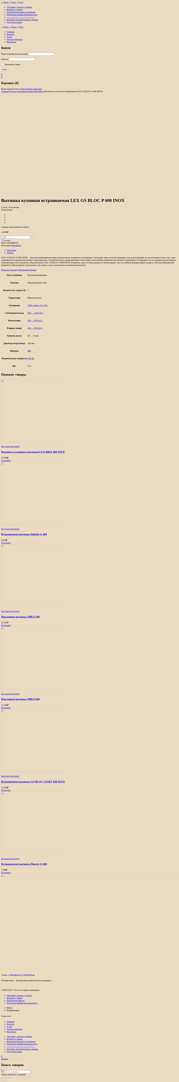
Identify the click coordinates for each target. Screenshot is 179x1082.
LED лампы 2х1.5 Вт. (38, 305)
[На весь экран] (5, 1077)
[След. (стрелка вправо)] (5, 1080)
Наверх (4, 1059)
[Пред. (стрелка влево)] (2, 1080)
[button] (6, 460)
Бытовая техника (26, 91)
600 (29, 351)
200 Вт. (31, 358)
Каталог (13, 91)
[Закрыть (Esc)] (11, 1077)
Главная (5, 91)
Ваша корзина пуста (10, 89)
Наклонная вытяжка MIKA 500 (20, 616)
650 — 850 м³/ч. (35, 320)
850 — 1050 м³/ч (35, 313)
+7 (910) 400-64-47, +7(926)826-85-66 (21, 975)
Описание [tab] (11, 250)
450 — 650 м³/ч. (35, 328)
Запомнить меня (12, 64)
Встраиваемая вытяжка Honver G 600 (24, 864)
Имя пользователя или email (14, 54)
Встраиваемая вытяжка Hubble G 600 (24, 534)
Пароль (4, 59)
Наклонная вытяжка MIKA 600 (20, 699)
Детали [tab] (10, 253)
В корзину (6, 240)
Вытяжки (39, 91)
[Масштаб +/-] (2, 1077)
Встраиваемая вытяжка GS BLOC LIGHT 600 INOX (33, 781)
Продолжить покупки (31, 89)
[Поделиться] (8, 1077)
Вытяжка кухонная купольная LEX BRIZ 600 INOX (33, 451)
